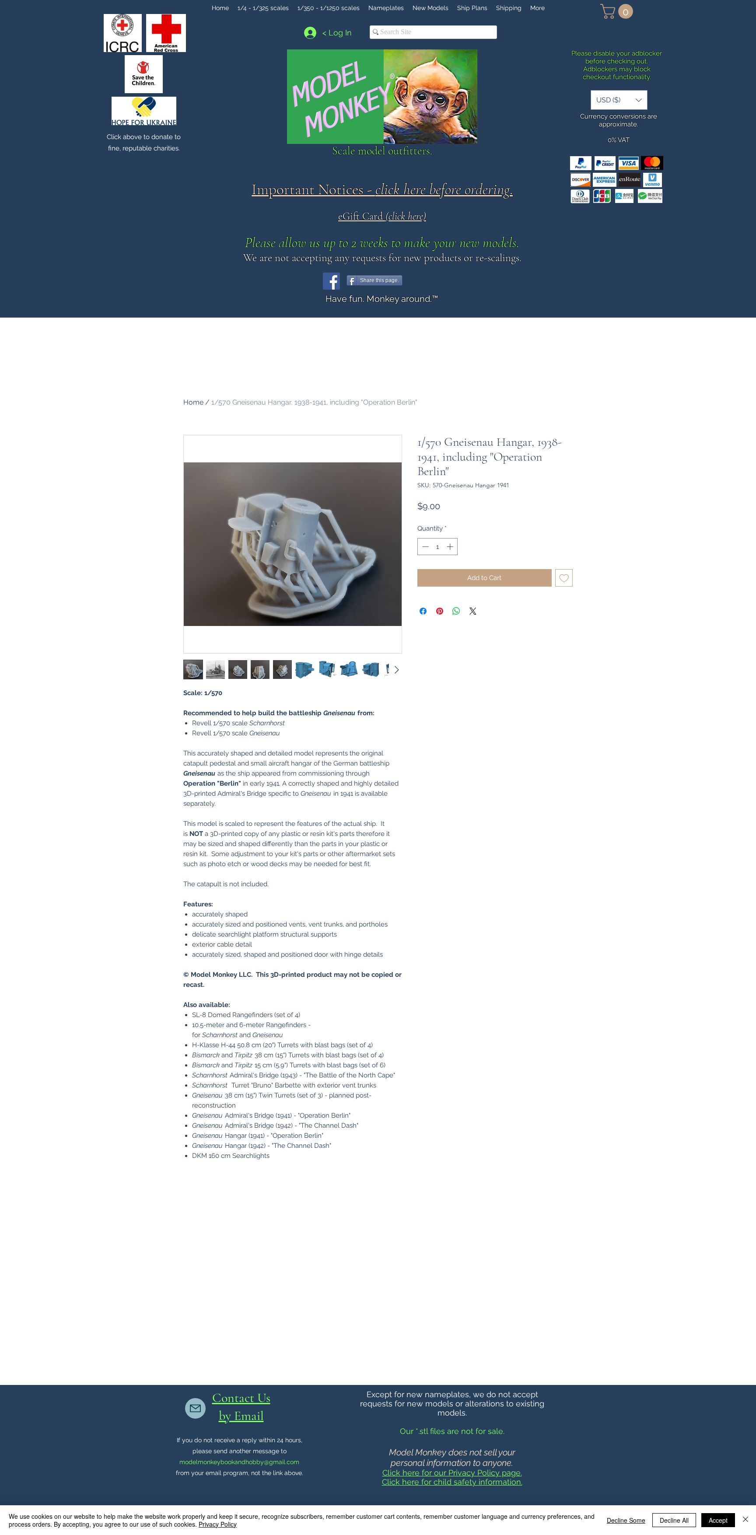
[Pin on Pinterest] (439, 611)
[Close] (745, 1520)
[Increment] (451, 546)
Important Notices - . (382, 189)
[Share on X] (473, 611)
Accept (718, 1520)
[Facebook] (331, 281)
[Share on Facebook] (423, 611)
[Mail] (195, 1408)
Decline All (674, 1520)
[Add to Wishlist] (564, 578)
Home (193, 402)
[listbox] (619, 100)
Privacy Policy (218, 1524)
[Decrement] (424, 546)
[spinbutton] (437, 546)
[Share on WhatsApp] (456, 611)
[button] (618, 11)
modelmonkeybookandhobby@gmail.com (239, 1461)
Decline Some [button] (626, 1520)
